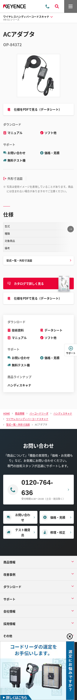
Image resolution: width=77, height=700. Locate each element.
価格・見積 (51, 153)
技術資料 (18, 330)
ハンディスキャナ (19, 385)
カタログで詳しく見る (29, 283)
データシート (53, 330)
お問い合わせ (16, 153)
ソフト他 (50, 133)
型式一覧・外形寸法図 (19, 260)
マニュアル (14, 133)
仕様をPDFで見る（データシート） (38, 109)
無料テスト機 (16, 160)
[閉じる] (69, 636)
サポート (71, 353)
